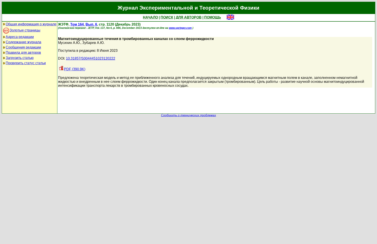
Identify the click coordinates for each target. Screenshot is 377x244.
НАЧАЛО (150, 17)
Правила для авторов (23, 52)
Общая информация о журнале (31, 24)
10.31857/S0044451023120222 (90, 58)
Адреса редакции (20, 37)
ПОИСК (167, 17)
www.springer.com (180, 27)
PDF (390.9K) (74, 69)
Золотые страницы (25, 30)
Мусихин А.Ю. (69, 43)
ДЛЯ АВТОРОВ (189, 17)
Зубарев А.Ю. (93, 43)
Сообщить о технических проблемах (188, 115)
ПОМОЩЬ (212, 17)
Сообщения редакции (23, 47)
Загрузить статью (20, 58)
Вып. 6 (91, 24)
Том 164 (77, 24)
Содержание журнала (23, 42)
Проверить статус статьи (26, 63)
